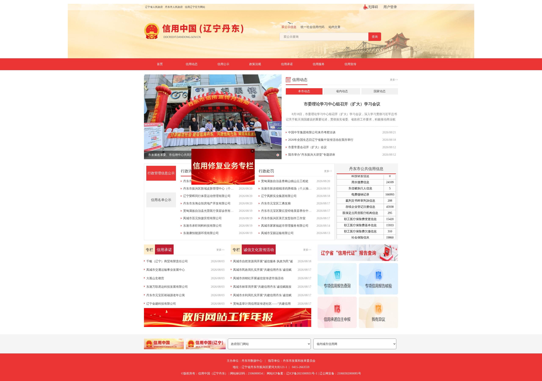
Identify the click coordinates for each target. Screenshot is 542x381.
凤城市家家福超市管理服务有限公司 (284, 225)
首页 (160, 64)
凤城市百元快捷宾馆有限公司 (202, 218)
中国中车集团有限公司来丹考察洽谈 (312, 132)
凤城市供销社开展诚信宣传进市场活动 (258, 278)
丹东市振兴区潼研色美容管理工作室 (207, 181)
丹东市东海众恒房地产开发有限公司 (207, 203)
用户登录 (390, 7)
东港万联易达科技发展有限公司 (167, 286)
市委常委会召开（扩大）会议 (307, 147)
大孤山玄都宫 (155, 278)
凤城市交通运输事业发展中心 (165, 269)
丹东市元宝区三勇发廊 (276, 203)
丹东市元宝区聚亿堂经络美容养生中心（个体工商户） (296, 210)
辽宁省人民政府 (154, 7)
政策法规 (255, 64)
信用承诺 (287, 64)
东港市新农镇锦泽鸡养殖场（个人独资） (287, 188)
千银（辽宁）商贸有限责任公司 (167, 261)
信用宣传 (350, 64)
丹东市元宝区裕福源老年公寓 (165, 295)
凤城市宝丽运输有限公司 (277, 233)
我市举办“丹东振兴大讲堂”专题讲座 (311, 154)
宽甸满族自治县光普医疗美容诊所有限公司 (211, 210)
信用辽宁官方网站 (195, 7)
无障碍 (373, 7)
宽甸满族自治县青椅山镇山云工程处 (284, 181)
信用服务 (319, 64)
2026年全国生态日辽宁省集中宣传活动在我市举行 (320, 139)
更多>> (394, 79)
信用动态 (192, 64)
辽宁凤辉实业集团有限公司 (279, 196)
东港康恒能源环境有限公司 (201, 233)
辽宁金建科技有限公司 (161, 303)
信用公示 (223, 64)
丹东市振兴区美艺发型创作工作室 (283, 218)
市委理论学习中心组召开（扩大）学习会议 (342, 104)
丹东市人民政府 (174, 7)
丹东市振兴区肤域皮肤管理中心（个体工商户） (214, 188)
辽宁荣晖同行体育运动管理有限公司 (207, 196)
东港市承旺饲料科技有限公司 (202, 225)
